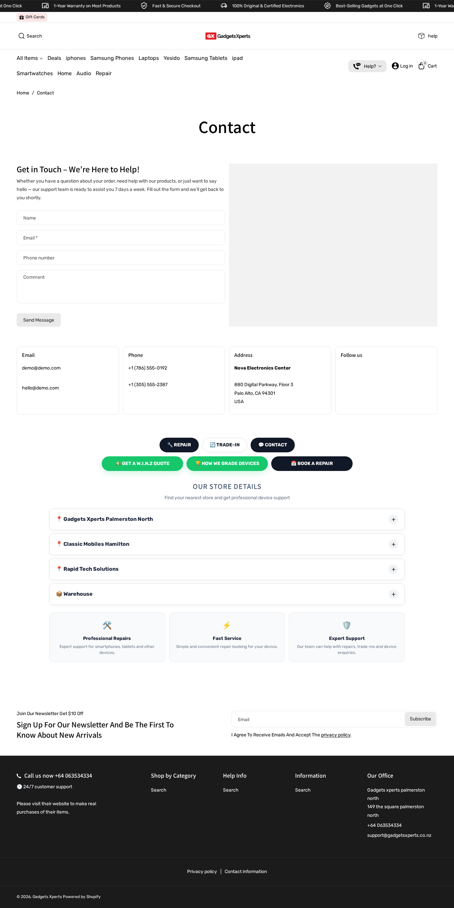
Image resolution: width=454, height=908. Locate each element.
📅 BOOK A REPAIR (312, 463)
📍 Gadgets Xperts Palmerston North (104, 519)
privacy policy (335, 735)
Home (23, 93)
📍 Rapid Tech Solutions (87, 569)
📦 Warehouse (74, 594)
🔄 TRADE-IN (225, 445)
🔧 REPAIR (179, 445)
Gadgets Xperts (47, 896)
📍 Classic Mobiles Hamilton (92, 544)
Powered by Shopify (82, 896)
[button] (29, 36)
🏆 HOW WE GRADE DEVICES (227, 463)
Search (159, 790)
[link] (32, 17)
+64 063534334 (73, 775)
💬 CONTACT (272, 445)
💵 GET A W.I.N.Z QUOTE (142, 463)
